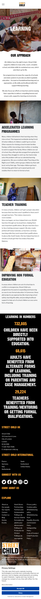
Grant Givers (18, 504)
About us (5, 504)
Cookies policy (32, 507)
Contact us (5, 515)
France (4, 461)
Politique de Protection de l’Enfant (19, 530)
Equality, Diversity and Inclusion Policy (33, 522)
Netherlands (6, 469)
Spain (22, 461)
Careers (4, 512)
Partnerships (18, 507)
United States (25, 466)
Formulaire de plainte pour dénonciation (19, 522)
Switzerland (25, 464)
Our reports (6, 510)
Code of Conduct (33, 533)
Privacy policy (32, 504)
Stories (4, 520)
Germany (5, 464)
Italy (3, 466)
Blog (3, 517)
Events (4, 523)
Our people (5, 507)
